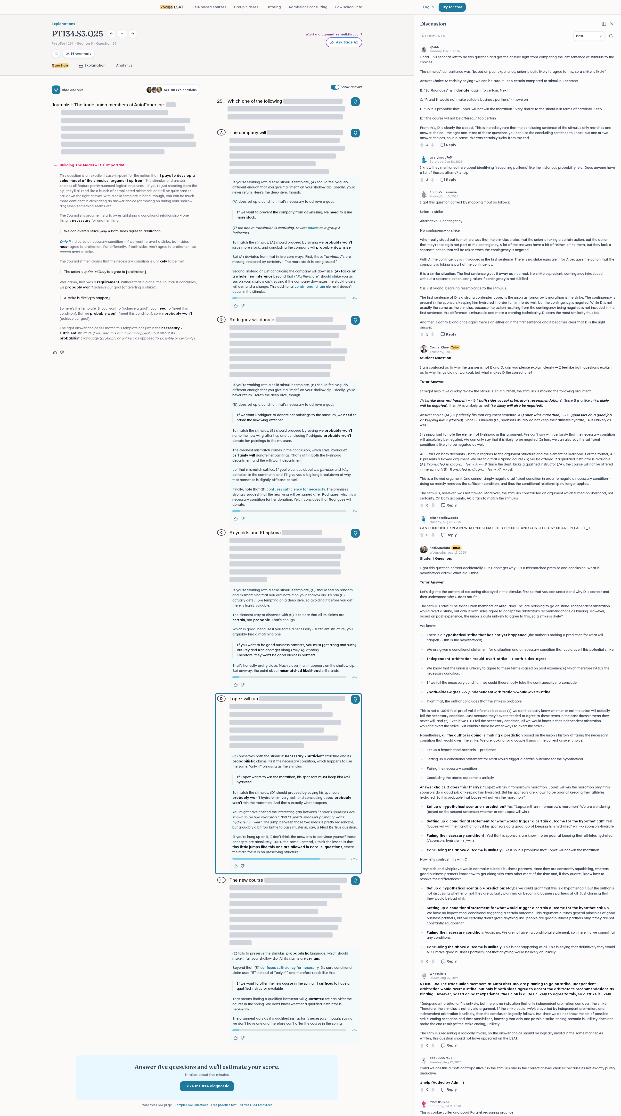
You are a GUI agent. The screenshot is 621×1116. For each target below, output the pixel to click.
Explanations (63, 24)
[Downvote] (432, 145)
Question (60, 65)
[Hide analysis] (56, 89)
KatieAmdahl (440, 548)
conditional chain (309, 286)
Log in (428, 7)
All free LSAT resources (255, 1105)
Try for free (452, 7)
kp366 (434, 47)
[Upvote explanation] (55, 352)
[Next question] (132, 33)
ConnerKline (439, 347)
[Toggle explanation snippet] (355, 101)
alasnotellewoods (444, 518)
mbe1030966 (439, 1102)
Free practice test (224, 1105)
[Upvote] (421, 145)
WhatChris (438, 974)
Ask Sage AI (347, 42)
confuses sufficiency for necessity (289, 967)
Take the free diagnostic (207, 1086)
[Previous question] (111, 33)
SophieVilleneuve (443, 192)
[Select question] (122, 33)
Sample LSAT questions (191, 1105)
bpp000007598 (441, 1058)
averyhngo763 (441, 157)
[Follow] (610, 36)
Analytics (124, 65)
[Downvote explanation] (61, 352)
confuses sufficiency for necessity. (296, 489)
